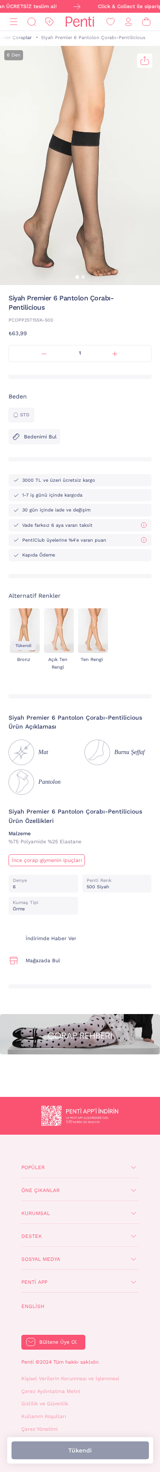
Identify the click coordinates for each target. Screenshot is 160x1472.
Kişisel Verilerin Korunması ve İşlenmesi (70, 1379)
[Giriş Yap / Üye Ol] (128, 22)
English (32, 1306)
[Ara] (31, 22)
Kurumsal (35, 1213)
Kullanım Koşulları (43, 1416)
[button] (77, 277)
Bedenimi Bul (40, 437)
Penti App (34, 1282)
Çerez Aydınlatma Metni (50, 1391)
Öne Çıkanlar (40, 1190)
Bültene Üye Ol (58, 1342)
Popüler (33, 1167)
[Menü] (14, 22)
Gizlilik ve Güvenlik (44, 1404)
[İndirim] (49, 22)
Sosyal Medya (40, 1259)
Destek (31, 1236)
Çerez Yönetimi (39, 1429)
